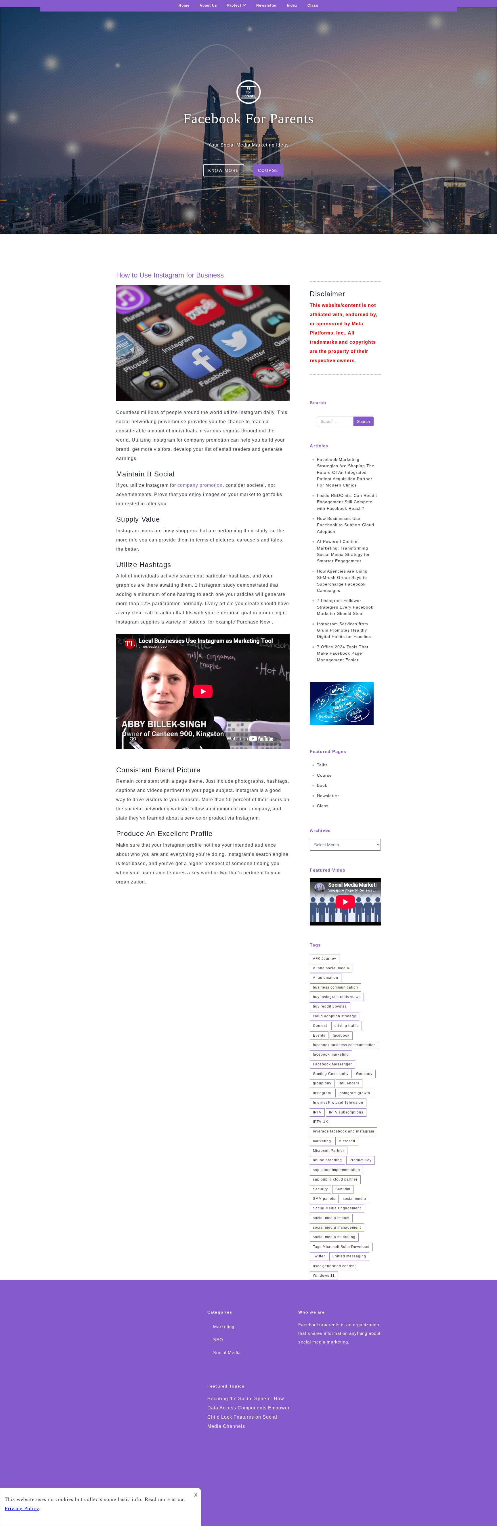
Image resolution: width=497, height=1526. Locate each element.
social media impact (331, 1218)
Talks (322, 765)
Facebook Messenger (332, 1064)
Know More (223, 170)
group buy (322, 1083)
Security (320, 1189)
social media (354, 1199)
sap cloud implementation (336, 1170)
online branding (327, 1160)
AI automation (325, 978)
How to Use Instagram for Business (170, 275)
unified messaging (349, 1256)
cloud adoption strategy (334, 1016)
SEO (218, 1339)
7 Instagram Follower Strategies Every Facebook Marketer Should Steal (345, 607)
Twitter (319, 1256)
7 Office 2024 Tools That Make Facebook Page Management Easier (342, 653)
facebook (341, 1035)
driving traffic (346, 1026)
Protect (234, 5)
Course (268, 170)
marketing (322, 1141)
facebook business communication (344, 1045)
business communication (335, 987)
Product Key (360, 1160)
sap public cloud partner (335, 1179)
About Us (208, 5)
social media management (337, 1227)
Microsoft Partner (328, 1151)
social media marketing (334, 1237)
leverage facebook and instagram (343, 1131)
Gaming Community (331, 1074)
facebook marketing (331, 1054)
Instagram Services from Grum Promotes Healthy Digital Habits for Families (344, 630)
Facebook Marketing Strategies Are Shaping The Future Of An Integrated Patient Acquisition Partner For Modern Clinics (345, 472)
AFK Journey (324, 959)
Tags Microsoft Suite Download (341, 1247)
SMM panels (324, 1199)
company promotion (199, 485)
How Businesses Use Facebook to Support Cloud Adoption (345, 525)
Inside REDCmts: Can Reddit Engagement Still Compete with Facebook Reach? (347, 502)
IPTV (317, 1112)
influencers (349, 1083)
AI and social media (331, 968)
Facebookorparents (319, 1324)
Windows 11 (324, 1276)
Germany (364, 1074)
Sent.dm (342, 1189)
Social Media (227, 1352)
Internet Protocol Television (338, 1103)
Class (312, 5)
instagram (322, 1093)
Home (184, 5)
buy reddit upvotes (330, 1006)
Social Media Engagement (337, 1208)
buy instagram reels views (337, 997)
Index (292, 5)
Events (319, 1035)
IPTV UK (320, 1122)
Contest (320, 1026)
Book (322, 785)
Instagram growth (354, 1093)
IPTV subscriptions (346, 1112)
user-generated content (334, 1266)
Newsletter (266, 5)
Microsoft (347, 1141)
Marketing (223, 1326)
